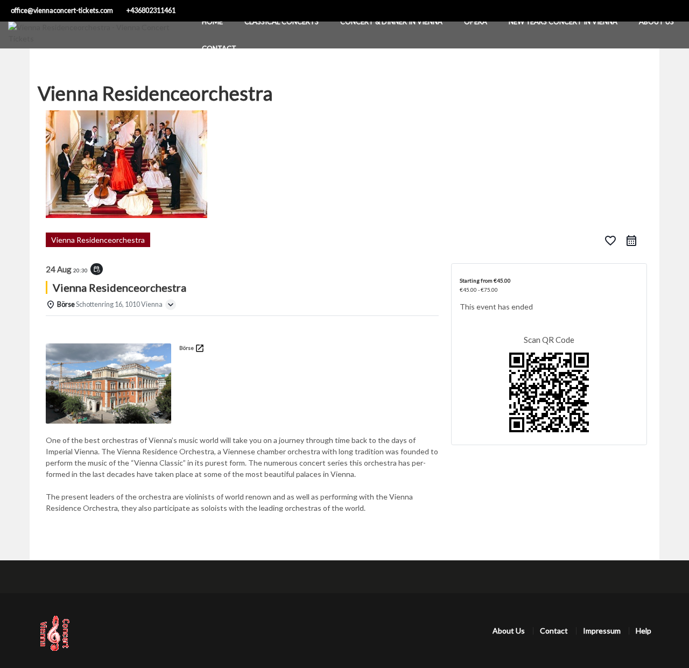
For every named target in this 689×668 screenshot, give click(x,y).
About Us (509, 630)
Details (63, 329)
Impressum (602, 630)
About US (656, 21)
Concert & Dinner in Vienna (391, 21)
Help (643, 630)
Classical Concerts (281, 21)
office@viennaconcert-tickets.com (62, 10)
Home (212, 21)
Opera (475, 21)
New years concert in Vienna (563, 21)
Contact (219, 48)
